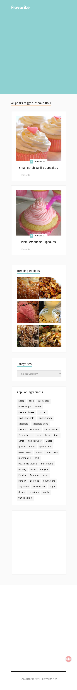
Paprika (22, 475)
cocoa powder (51, 429)
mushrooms (47, 463)
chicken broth (45, 418)
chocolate (23, 424)
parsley (22, 481)
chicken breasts (26, 418)
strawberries (39, 486)
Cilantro (22, 429)
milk (37, 458)
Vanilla (46, 492)
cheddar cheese (26, 412)
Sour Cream (49, 481)
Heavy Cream (24, 452)
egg (39, 435)
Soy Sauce (23, 486)
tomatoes (34, 492)
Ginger (49, 441)
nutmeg (22, 469)
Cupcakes (40, 161)
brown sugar (24, 406)
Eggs (47, 435)
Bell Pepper (43, 401)
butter (38, 406)
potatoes (34, 481)
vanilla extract (25, 498)
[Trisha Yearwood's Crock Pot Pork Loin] (28, 336)
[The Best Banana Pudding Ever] (50, 312)
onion (33, 469)
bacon (21, 401)
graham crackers (26, 446)
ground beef (45, 446)
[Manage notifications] (68, 659)
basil (31, 401)
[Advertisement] (38, 55)
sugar (53, 486)
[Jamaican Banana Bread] (28, 288)
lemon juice (52, 452)
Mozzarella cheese (27, 463)
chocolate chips (40, 424)
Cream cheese (25, 435)
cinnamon (35, 429)
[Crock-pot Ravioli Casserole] (50, 336)
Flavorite (25, 175)
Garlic (21, 441)
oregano (44, 469)
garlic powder (34, 441)
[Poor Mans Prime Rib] (28, 312)
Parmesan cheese (39, 475)
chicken (42, 412)
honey (39, 452)
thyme (21, 492)
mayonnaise (24, 458)
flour (56, 435)
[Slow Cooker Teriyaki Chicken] (50, 288)
